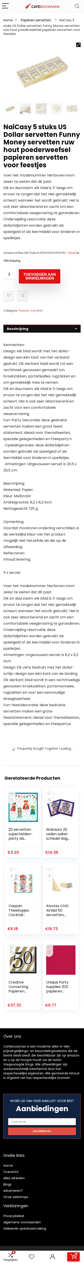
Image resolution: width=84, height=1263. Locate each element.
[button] (78, 45)
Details (71, 253)
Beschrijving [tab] (17, 329)
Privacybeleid (13, 1216)
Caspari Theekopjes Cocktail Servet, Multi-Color (20, 914)
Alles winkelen (14, 1178)
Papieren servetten (36, 20)
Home (8, 20)
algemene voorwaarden (22, 1222)
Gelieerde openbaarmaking (24, 1228)
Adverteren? (13, 1190)
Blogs (7, 1184)
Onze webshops (15, 1197)
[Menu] (5, 6)
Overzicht (11, 1172)
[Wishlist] (31, 1257)
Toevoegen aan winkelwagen (39, 276)
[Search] (77, 6)
